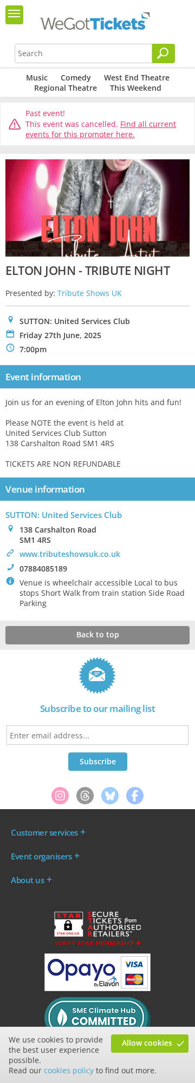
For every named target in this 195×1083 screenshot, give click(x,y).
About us (27, 880)
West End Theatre (137, 77)
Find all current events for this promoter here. (100, 129)
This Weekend (135, 88)
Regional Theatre (65, 88)
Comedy (76, 77)
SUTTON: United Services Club (63, 514)
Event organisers (41, 856)
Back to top (97, 634)
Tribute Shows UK (89, 293)
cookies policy (69, 1070)
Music (37, 77)
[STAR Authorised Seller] (97, 945)
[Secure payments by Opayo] (97, 988)
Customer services (44, 832)
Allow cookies (147, 1043)
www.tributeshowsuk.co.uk (70, 554)
